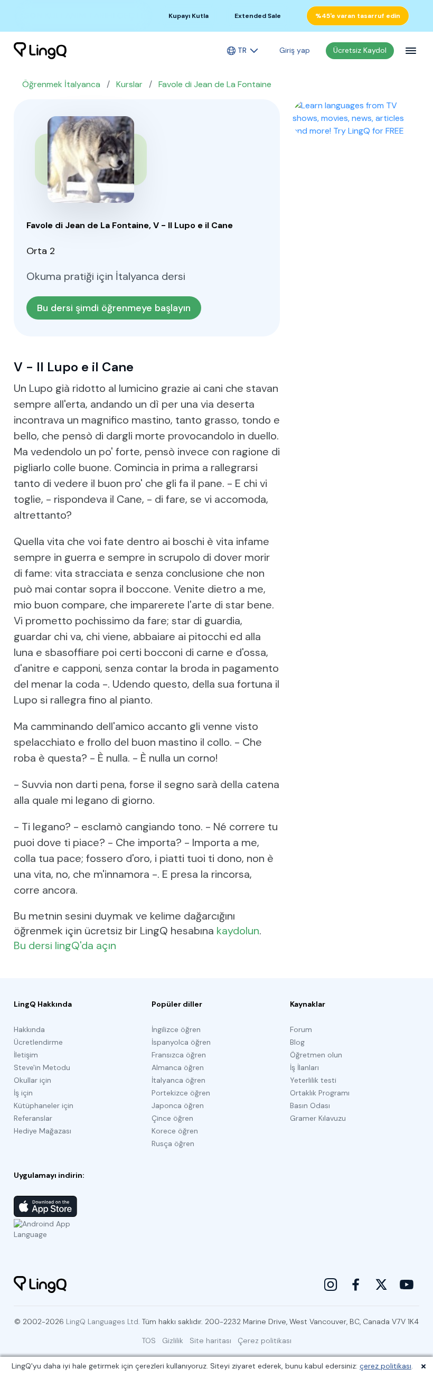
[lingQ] (40, 50)
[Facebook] (356, 1284)
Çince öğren (172, 1118)
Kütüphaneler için (43, 1105)
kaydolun (237, 931)
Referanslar (33, 1118)
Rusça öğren (173, 1143)
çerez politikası (385, 1366)
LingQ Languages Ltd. (103, 1321)
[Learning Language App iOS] (45, 1206)
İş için (23, 1093)
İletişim (26, 1055)
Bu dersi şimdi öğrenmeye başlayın (114, 308)
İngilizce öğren (176, 1029)
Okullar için (32, 1080)
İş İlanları (304, 1067)
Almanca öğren (178, 1067)
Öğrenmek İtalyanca (61, 84)
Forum (301, 1029)
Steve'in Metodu (42, 1067)
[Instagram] (330, 1284)
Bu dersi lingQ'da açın (65, 945)
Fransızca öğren (179, 1055)
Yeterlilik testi (313, 1080)
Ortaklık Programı (320, 1093)
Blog (297, 1042)
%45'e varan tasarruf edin (357, 16)
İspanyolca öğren (181, 1042)
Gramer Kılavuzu (318, 1118)
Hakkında (29, 1029)
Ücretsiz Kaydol (360, 50)
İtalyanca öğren (178, 1080)
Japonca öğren (178, 1105)
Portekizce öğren (181, 1093)
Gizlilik (172, 1340)
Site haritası (210, 1340)
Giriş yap (294, 50)
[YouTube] (406, 1284)
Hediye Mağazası (42, 1131)
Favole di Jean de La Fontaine (214, 84)
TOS (149, 1340)
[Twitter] (381, 1284)
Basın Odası (310, 1105)
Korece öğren (175, 1131)
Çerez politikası (264, 1340)
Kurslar (129, 84)
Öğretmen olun (316, 1055)
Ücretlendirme (38, 1042)
